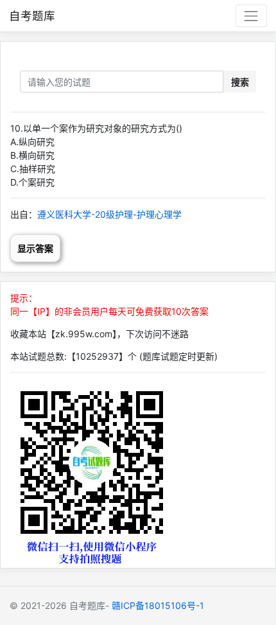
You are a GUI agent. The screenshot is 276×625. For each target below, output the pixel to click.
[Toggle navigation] (251, 15)
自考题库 (32, 15)
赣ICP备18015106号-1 (158, 605)
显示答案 (35, 248)
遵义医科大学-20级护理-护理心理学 (109, 214)
